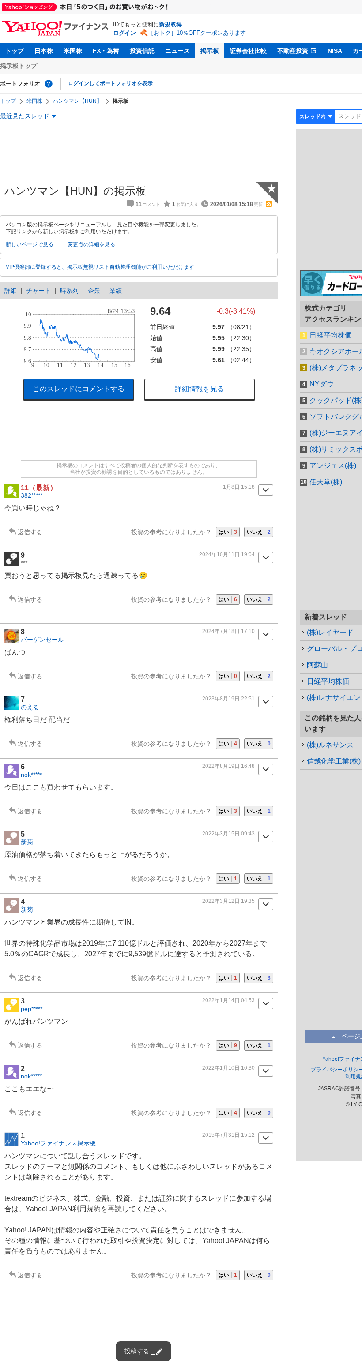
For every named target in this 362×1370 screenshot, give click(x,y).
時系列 (69, 291)
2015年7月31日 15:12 (228, 1135)
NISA (335, 50)
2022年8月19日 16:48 (228, 766)
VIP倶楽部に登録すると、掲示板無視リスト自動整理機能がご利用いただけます (100, 267)
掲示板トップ (18, 65)
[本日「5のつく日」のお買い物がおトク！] (106, 7)
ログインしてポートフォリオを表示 (110, 83)
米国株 (73, 50)
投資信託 (142, 50)
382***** (31, 495)
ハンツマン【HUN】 (77, 101)
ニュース (177, 50)
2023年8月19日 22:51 (228, 699)
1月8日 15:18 (239, 487)
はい (228, 532)
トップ (14, 50)
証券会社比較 (248, 50)
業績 (115, 291)
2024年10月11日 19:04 (227, 554)
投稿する (136, 1351)
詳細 (10, 291)
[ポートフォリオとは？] (48, 84)
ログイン (124, 33)
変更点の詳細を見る (91, 244)
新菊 (27, 842)
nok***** (31, 774)
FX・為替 (106, 50)
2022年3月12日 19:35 (228, 901)
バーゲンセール (42, 639)
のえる (30, 707)
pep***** (31, 1009)
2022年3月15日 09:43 (228, 834)
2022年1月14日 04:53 (228, 1000)
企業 (94, 291)
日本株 (43, 50)
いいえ (259, 532)
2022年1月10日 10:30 (228, 1068)
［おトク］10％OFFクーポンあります (197, 33)
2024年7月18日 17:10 (228, 631)
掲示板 (209, 50)
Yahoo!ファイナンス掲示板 (58, 1143)
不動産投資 (292, 50)
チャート (38, 291)
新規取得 (170, 24)
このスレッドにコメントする (78, 389)
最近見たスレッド (24, 116)
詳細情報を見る (199, 389)
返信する (30, 531)
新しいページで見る (29, 244)
